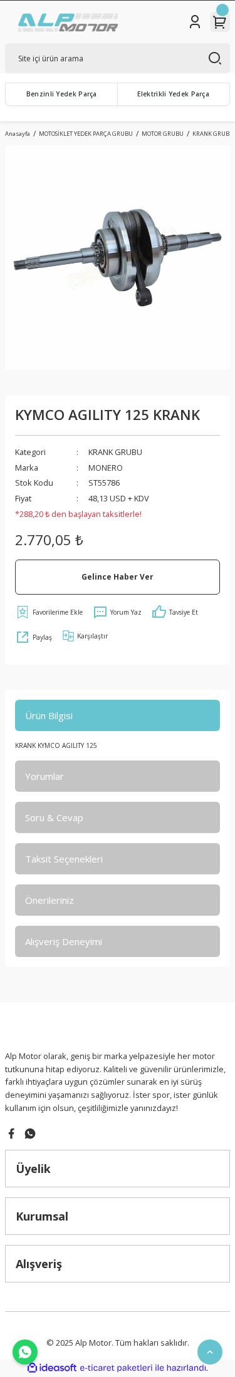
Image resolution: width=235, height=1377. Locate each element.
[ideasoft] (52, 1368)
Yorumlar (44, 776)
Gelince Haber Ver (117, 576)
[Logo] (69, 22)
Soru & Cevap (54, 817)
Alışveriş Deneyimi (63, 941)
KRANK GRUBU (115, 452)
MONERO (105, 467)
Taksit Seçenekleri (64, 858)
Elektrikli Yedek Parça (173, 94)
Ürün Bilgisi (49, 715)
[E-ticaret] (116, 1368)
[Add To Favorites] (49, 612)
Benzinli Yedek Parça (61, 94)
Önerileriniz (49, 900)
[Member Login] (195, 22)
